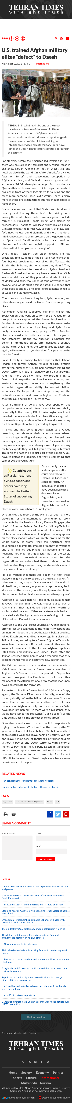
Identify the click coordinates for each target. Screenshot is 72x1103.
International (43, 63)
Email (38, 846)
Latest (6, 879)
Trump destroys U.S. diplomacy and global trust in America (33, 928)
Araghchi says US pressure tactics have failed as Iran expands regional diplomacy (34, 969)
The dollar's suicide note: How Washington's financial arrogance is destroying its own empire (30, 936)
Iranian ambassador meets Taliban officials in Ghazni (30, 786)
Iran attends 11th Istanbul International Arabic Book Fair (32, 904)
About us (7, 1033)
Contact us (34, 1033)
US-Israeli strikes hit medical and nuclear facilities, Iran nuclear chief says (36, 960)
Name (38, 833)
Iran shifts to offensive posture (18, 995)
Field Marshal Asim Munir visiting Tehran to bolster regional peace (34, 951)
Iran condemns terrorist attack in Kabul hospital (28, 780)
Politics (58, 1072)
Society (26, 1072)
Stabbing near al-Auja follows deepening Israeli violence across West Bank (36, 912)
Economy (42, 1072)
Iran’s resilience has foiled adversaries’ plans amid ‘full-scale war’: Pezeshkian (34, 987)
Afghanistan (7, 802)
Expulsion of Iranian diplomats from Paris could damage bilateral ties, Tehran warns (32, 978)
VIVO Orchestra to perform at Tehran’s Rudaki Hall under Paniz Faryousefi (33, 897)
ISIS (57, 802)
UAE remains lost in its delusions (19, 944)
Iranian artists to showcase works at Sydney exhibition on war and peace (35, 888)
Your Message (8, 833)
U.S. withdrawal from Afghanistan (30, 802)
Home (13, 1072)
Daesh (49, 802)
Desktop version (36, 1017)
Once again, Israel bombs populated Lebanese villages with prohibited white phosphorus (33, 921)
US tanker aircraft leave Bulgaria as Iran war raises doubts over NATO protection (35, 1003)
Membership (20, 1033)
